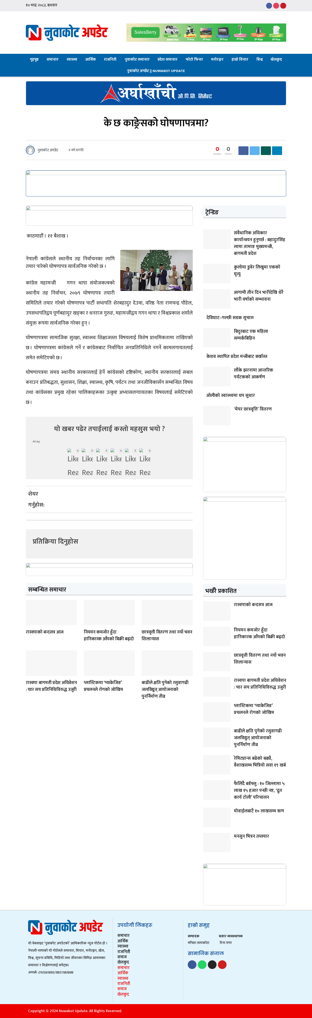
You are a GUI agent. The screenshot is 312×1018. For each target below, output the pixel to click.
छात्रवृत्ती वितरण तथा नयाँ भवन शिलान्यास (167, 635)
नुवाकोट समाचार (137, 59)
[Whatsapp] (202, 964)
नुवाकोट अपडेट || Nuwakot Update (156, 71)
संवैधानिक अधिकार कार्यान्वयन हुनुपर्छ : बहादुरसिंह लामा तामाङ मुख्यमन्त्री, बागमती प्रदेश (259, 243)
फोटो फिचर (194, 59)
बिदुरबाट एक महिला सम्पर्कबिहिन (251, 335)
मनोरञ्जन (217, 59)
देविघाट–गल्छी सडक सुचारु (230, 318)
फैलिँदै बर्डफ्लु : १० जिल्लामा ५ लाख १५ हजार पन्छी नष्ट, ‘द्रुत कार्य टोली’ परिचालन (259, 790)
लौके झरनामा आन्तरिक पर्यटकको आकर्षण (253, 373)
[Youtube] (222, 964)
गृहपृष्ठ (34, 59)
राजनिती (110, 59)
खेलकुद (276, 59)
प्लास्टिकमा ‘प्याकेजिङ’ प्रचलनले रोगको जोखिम (103, 686)
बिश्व (259, 59)
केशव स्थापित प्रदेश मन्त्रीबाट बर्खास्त (236, 356)
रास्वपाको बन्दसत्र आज (44, 632)
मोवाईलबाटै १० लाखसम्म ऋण (259, 811)
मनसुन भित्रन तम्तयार (251, 836)
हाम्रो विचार (240, 59)
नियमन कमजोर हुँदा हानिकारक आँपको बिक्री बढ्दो (109, 635)
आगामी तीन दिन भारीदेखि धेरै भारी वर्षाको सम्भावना (258, 296)
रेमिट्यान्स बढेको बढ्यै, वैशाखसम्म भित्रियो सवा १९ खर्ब (260, 761)
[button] (60, 490)
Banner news (30, 622)
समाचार (52, 59)
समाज (122, 957)
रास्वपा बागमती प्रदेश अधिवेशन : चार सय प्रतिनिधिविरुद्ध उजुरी (51, 686)
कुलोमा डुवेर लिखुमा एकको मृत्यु (257, 270)
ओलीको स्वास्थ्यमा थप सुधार (230, 395)
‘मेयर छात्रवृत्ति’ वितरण (253, 409)
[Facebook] (192, 964)
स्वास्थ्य (72, 59)
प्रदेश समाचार (167, 59)
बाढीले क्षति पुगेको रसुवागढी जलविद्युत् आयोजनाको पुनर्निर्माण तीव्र (165, 689)
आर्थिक (90, 59)
